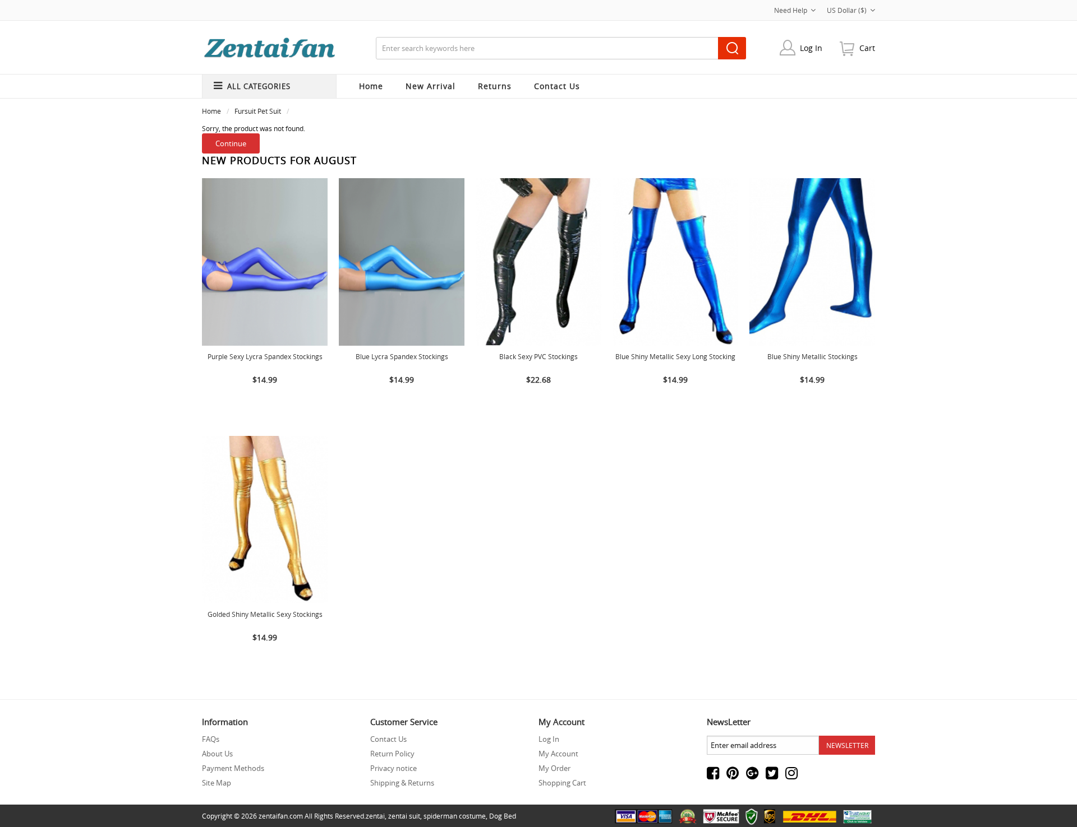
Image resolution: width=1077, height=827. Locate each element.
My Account (558, 754)
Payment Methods (233, 768)
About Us (217, 754)
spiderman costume (455, 815)
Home (371, 86)
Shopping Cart (562, 783)
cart (867, 48)
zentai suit (404, 815)
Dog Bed (502, 815)
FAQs (210, 739)
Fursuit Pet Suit (257, 110)
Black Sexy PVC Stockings (538, 356)
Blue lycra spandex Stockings (402, 356)
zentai (375, 815)
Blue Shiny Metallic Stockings (812, 356)
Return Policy (392, 754)
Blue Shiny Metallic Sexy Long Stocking (675, 356)
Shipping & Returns (402, 783)
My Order (554, 768)
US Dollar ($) (847, 10)
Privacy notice (393, 768)
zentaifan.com (281, 815)
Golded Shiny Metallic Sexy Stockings (265, 614)
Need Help (790, 10)
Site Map (216, 783)
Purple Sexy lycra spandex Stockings (265, 356)
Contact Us (388, 739)
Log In (811, 48)
